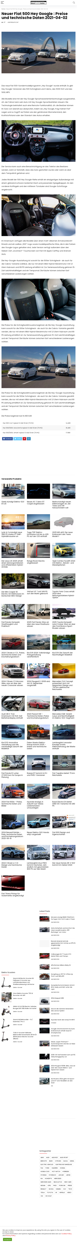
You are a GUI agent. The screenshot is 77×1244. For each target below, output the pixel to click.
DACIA (65, 1161)
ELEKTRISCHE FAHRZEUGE (64, 1164)
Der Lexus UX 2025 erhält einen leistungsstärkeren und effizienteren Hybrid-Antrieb (12, 564)
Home (3, 9)
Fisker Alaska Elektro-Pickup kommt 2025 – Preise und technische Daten (36, 745)
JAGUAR (61, 1175)
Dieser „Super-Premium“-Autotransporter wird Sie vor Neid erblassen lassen (63, 1044)
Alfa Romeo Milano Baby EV (61, 965)
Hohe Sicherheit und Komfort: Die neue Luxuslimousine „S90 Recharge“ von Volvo (63, 930)
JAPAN (68, 1175)
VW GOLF (48, 1196)
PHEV (55, 1185)
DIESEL (72, 1161)
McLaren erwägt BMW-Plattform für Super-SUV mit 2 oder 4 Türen (63, 918)
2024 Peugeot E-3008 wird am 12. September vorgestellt (38, 683)
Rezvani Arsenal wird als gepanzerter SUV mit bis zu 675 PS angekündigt (63, 943)
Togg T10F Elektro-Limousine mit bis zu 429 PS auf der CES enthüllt (37, 534)
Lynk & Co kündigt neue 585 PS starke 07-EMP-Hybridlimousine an (12, 534)
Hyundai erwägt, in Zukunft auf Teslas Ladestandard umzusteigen (35, 805)
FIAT (17, 22)
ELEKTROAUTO (12, 22)
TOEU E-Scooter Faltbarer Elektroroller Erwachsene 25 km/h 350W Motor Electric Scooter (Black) (25, 1036)
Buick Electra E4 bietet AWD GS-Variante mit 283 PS (63, 804)
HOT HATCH (56, 1171)
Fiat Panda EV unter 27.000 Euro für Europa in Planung (12, 775)
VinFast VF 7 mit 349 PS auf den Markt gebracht (37, 592)
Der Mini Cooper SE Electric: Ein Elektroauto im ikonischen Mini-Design (13, 594)
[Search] (73, 2)
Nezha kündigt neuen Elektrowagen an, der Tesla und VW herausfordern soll (61, 505)
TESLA (43, 1192)
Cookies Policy (66, 1234)
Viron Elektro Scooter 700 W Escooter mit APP (23, 994)
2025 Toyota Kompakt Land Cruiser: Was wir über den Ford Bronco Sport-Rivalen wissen (63, 625)
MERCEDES (57, 1178)
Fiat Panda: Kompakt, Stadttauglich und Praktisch (11, 624)
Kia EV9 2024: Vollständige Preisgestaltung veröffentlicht (38, 655)
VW (42, 1196)
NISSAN (43, 1185)
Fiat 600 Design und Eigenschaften (61, 833)
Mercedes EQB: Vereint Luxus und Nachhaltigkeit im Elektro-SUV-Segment (63, 716)
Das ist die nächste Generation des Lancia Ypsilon (62, 1010)
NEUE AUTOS (58, 1182)
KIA (52, 1086)
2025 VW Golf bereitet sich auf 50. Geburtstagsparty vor (63, 1056)
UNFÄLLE (62, 1192)
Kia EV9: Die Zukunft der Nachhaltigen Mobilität (62, 654)
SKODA (51, 1189)
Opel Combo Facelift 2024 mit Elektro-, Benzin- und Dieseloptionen (63, 563)
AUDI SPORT (64, 1157)
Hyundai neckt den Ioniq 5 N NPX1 (63, 1020)
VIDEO (69, 1192)
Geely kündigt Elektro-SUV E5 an (13, 503)
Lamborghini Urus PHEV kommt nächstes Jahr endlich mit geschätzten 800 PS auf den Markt (38, 866)
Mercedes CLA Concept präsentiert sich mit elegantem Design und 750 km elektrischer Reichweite (62, 685)
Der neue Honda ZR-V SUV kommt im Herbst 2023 (63, 864)
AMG (42, 1157)
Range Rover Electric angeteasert (36, 562)
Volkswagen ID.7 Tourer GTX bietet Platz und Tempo (61, 955)
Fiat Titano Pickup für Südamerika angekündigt (13, 894)
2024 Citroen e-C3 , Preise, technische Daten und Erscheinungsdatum (13, 655)
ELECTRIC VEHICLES (47, 1164)
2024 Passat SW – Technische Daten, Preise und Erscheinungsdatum (38, 716)
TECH (70, 1189)
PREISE (70, 1185)
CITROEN (58, 1161)
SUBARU (58, 1189)
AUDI (47, 1157)
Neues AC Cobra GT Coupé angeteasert (35, 503)
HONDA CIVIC (45, 1171)
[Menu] (2, 2)
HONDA (62, 1168)
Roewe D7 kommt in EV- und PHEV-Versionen (37, 774)
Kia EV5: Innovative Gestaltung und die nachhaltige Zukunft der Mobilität (12, 745)
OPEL (49, 1185)
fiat (42, 1168)
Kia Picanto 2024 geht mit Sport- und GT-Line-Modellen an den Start (63, 1081)
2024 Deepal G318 (57, 998)
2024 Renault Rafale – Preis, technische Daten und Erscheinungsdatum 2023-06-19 (12, 835)
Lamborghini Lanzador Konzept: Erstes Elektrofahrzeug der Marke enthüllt (63, 745)
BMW (51, 1161)
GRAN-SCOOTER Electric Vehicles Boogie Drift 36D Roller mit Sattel (24, 1007)
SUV (64, 1189)
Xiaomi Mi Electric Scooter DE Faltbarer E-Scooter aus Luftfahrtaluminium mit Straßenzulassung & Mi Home (23, 981)
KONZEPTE (48, 1178)
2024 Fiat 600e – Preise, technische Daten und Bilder (12, 804)
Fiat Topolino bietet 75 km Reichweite (63, 774)
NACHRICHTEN (55, 922)
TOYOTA (50, 1192)
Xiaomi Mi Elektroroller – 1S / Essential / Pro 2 (23, 1021)
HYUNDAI (53, 1023)
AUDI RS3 (55, 1157)
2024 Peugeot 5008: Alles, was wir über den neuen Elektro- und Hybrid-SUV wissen (63, 1068)
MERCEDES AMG (46, 1182)
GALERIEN (55, 1168)
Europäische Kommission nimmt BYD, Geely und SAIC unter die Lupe (62, 987)
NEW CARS (67, 1182)
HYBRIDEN (66, 1171)
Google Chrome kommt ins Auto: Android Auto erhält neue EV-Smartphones (63, 1031)
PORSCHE (62, 1185)
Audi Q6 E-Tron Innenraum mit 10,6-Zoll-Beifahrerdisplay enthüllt (12, 716)
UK (56, 1192)
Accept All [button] (7, 1239)
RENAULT (43, 1189)
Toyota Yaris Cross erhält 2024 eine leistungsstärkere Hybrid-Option (63, 594)
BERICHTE (44, 1161)
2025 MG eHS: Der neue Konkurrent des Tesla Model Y (62, 534)
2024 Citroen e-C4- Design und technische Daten (12, 865)
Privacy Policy (10, 1235)
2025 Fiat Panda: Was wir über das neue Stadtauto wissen (38, 624)
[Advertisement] (38, 457)
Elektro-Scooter (17, 987)
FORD (47, 1168)
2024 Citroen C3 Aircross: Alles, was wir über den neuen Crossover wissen (12, 683)
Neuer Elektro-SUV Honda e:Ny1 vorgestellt (38, 833)
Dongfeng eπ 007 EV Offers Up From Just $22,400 (62, 975)
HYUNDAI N (52, 1175)
